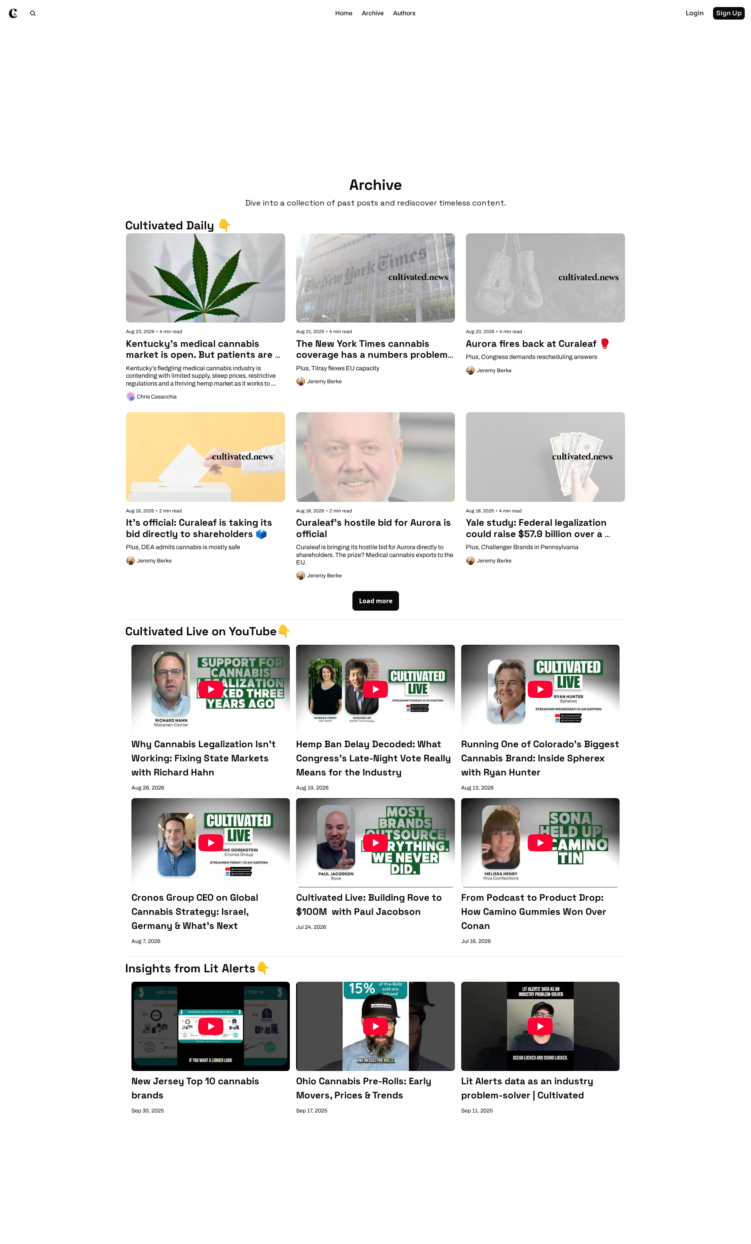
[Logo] (13, 13)
